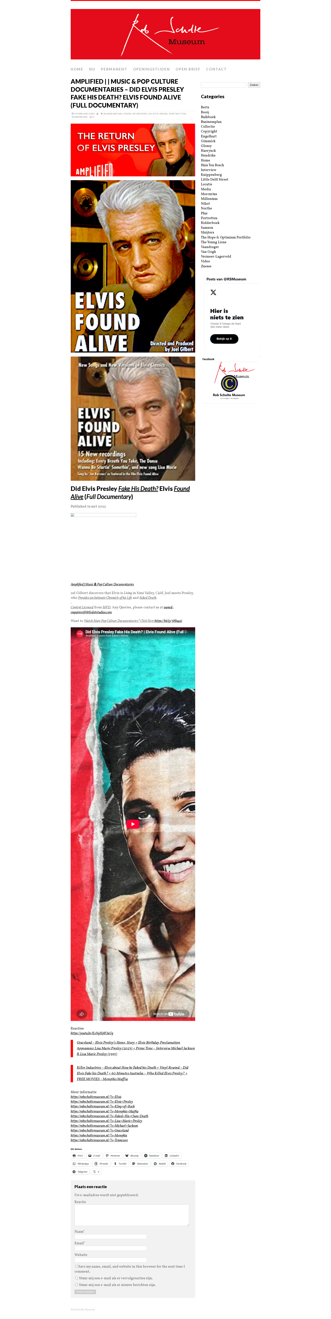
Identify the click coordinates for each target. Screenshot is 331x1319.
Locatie (153, 113)
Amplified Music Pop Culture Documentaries (102, 584)
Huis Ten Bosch (212, 165)
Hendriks (208, 155)
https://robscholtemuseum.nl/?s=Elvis (96, 1097)
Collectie (208, 126)
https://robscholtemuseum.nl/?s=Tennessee (99, 1140)
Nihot (205, 203)
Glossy (206, 146)
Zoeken (254, 85)
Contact (216, 69)
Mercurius (209, 194)
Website (81, 1255)
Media (164, 113)
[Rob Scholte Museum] (165, 33)
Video (205, 261)
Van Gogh (208, 252)
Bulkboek (208, 117)
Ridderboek (80, 116)
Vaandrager (210, 247)
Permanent (114, 69)
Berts (205, 107)
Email (79, 1243)
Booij (205, 112)
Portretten (177, 113)
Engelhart (209, 136)
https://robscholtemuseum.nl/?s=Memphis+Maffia (104, 1111)
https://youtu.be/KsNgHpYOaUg (92, 1033)
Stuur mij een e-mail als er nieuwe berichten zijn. (117, 1285)
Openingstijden (151, 69)
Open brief (188, 69)
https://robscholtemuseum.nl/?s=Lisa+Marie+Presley (106, 1121)
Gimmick (208, 141)
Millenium (209, 199)
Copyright (209, 131)
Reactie (80, 1202)
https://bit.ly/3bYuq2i (168, 621)
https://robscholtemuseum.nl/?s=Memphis (99, 1135)
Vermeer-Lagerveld (216, 256)
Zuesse (206, 266)
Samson (207, 227)
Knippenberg (211, 175)
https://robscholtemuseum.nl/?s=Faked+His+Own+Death (109, 1116)
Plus (204, 213)
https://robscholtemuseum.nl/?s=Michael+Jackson (104, 1126)
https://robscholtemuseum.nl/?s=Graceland (100, 1130)
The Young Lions (213, 242)
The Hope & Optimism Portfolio (226, 237)
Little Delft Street (214, 179)
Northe (206, 208)
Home (77, 69)
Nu (92, 69)
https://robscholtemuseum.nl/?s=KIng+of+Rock (103, 1106)
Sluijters (207, 232)
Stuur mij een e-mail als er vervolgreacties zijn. (116, 1278)
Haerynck (208, 150)
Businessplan (112, 113)
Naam (79, 1231)
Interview (139, 113)
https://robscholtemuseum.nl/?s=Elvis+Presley (102, 1101)
